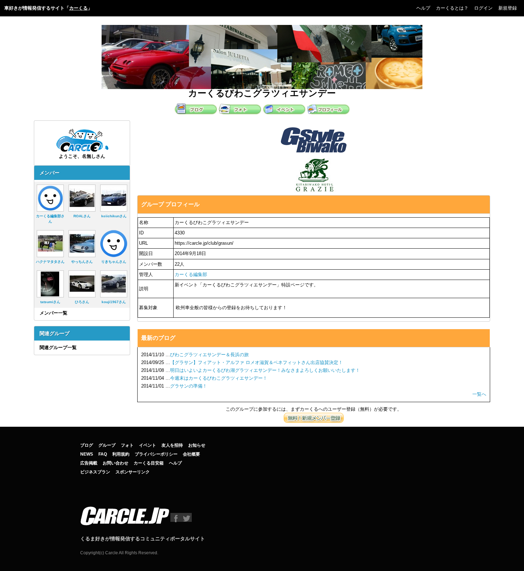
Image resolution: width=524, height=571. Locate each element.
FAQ (102, 454)
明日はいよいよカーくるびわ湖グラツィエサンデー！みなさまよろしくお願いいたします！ (265, 370)
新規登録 (507, 8)
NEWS (86, 454)
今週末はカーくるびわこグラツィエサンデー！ (218, 378)
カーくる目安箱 (149, 463)
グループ (106, 445)
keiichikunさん (114, 216)
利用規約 (120, 454)
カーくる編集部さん (50, 218)
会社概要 (191, 454)
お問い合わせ (115, 463)
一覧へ (479, 394)
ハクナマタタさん (50, 262)
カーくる (78, 8)
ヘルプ (423, 8)
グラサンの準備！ (188, 386)
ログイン (483, 8)
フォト (127, 445)
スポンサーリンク (132, 471)
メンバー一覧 (53, 313)
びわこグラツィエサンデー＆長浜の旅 (209, 354)
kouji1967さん (114, 302)
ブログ (86, 445)
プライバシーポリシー (156, 454)
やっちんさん (82, 262)
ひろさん (82, 302)
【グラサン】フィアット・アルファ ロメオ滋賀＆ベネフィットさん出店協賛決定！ (256, 362)
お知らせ (196, 445)
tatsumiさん (50, 302)
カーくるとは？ (452, 8)
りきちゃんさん (113, 262)
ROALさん (82, 216)
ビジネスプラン (95, 471)
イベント (147, 445)
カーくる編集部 (191, 274)
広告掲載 (88, 463)
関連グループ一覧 (58, 347)
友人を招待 (172, 445)
